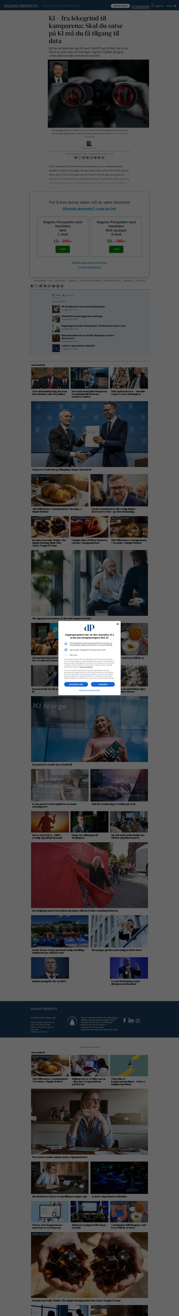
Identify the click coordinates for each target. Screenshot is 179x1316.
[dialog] (89, 658)
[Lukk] (117, 624)
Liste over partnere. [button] (86, 667)
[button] (89, 655)
